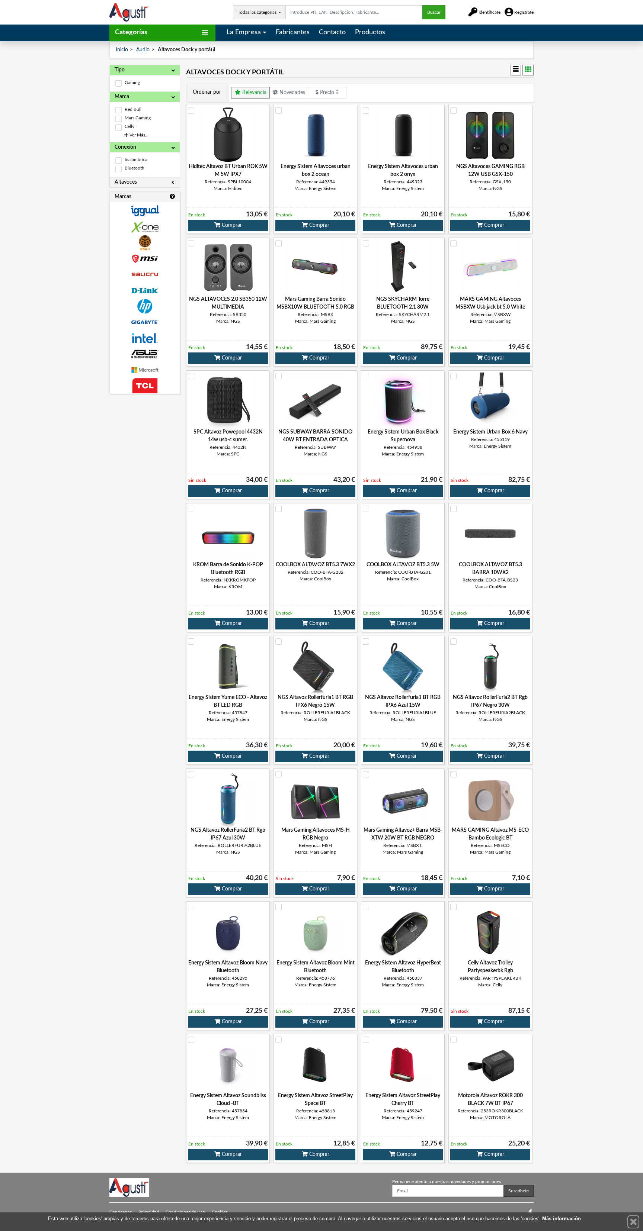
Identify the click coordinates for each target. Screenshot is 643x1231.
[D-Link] (145, 291)
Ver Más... (138, 135)
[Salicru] (145, 275)
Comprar (231, 225)
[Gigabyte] (145, 322)
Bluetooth (134, 168)
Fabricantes (293, 32)
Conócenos (120, 1212)
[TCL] (145, 386)
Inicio (122, 49)
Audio (143, 49)
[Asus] (145, 354)
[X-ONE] (145, 227)
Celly (129, 126)
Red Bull (133, 109)
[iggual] (145, 210)
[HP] (145, 307)
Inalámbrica (136, 159)
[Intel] (145, 338)
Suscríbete (518, 1191)
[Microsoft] (145, 370)
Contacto (332, 32)
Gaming (132, 82)
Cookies (219, 1212)
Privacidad (148, 1212)
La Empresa (244, 32)
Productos (370, 32)
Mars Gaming (138, 118)
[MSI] (145, 259)
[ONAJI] (145, 243)
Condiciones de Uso (185, 1212)
